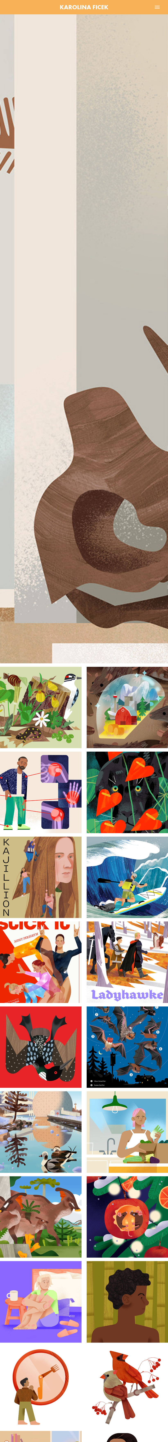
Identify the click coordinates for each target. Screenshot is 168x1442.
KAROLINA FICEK (84, 7)
